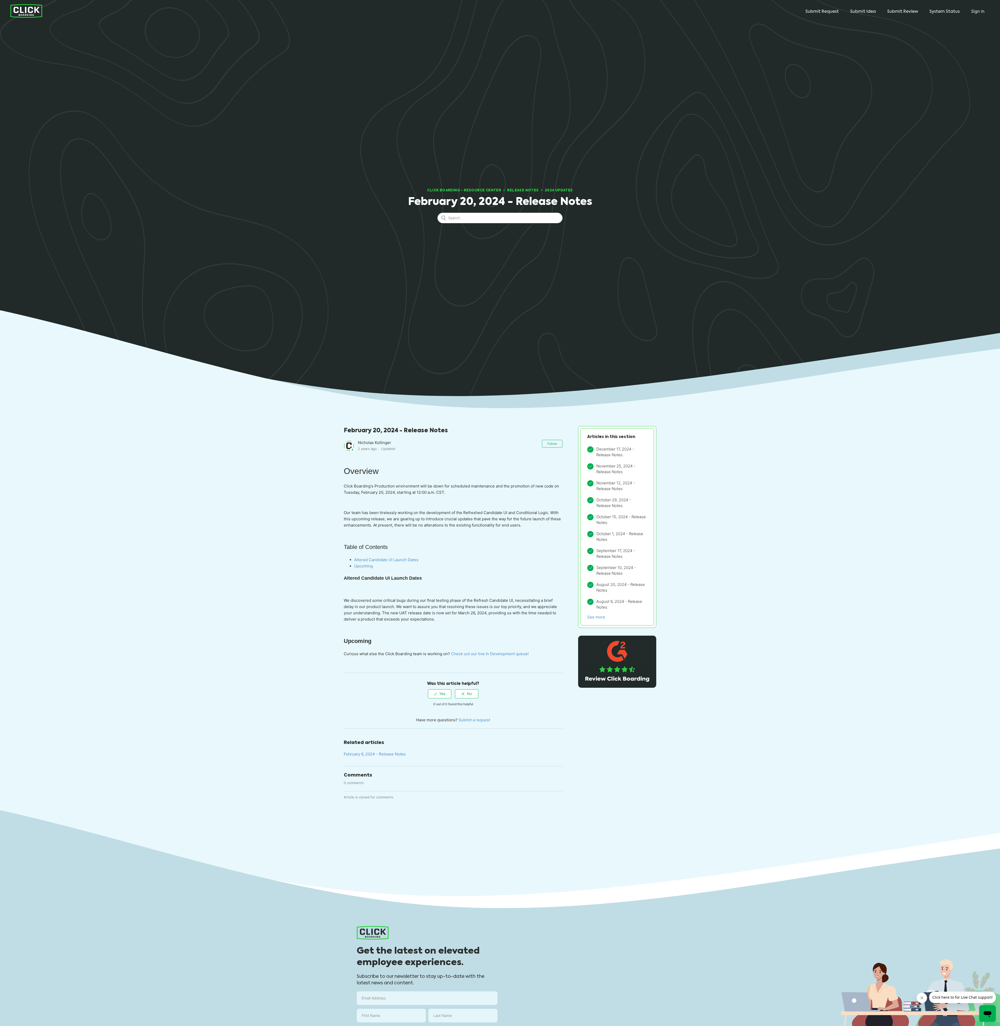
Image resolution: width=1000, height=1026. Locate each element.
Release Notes (523, 190)
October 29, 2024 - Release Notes (613, 502)
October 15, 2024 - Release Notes (621, 519)
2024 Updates (559, 190)
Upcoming (363, 566)
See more (596, 617)
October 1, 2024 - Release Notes (619, 536)
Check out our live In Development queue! (490, 653)
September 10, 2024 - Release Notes (616, 570)
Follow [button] (552, 444)
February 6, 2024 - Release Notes (375, 754)
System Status (944, 11)
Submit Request (822, 11)
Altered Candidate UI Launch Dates (386, 559)
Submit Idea (863, 11)
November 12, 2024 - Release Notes (615, 485)
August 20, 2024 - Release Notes (620, 587)
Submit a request (474, 719)
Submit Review (902, 11)
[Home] (26, 11)
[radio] (439, 693)
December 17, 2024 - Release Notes (615, 452)
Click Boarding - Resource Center (464, 190)
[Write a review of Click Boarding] (617, 686)
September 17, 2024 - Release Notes (615, 553)
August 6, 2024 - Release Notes (619, 604)
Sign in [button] (977, 11)
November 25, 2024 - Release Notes (615, 469)
